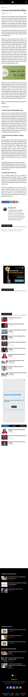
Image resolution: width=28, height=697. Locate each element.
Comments (22, 425)
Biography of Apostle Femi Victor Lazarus (15, 367)
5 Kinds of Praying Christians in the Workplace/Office (16, 658)
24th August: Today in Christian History (17, 641)
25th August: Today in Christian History (17, 629)
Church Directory (5, 693)
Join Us (17, 693)
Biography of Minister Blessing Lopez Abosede (16, 355)
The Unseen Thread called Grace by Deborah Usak (16, 361)
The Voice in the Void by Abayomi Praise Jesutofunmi (17, 373)
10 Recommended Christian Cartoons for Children (17, 652)
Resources (6, 694)
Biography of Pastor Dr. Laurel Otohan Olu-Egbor (16, 349)
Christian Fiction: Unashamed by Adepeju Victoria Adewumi (17, 583)
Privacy (22, 694)
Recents (14, 425)
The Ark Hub (23, 693)
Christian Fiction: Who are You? (15, 589)
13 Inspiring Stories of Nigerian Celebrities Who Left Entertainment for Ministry (17, 665)
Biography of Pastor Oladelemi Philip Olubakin (16, 336)
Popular (5, 425)
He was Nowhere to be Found (14, 635)
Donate (12, 693)
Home (2, 7)
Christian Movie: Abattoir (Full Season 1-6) (17, 343)
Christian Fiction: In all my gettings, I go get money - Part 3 (17, 577)
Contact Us (17, 694)
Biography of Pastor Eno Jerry (15, 317)
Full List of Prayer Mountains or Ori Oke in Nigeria (17, 330)
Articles (6, 7)
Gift (15, 208)
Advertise (11, 694)
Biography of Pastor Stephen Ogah (16, 323)
